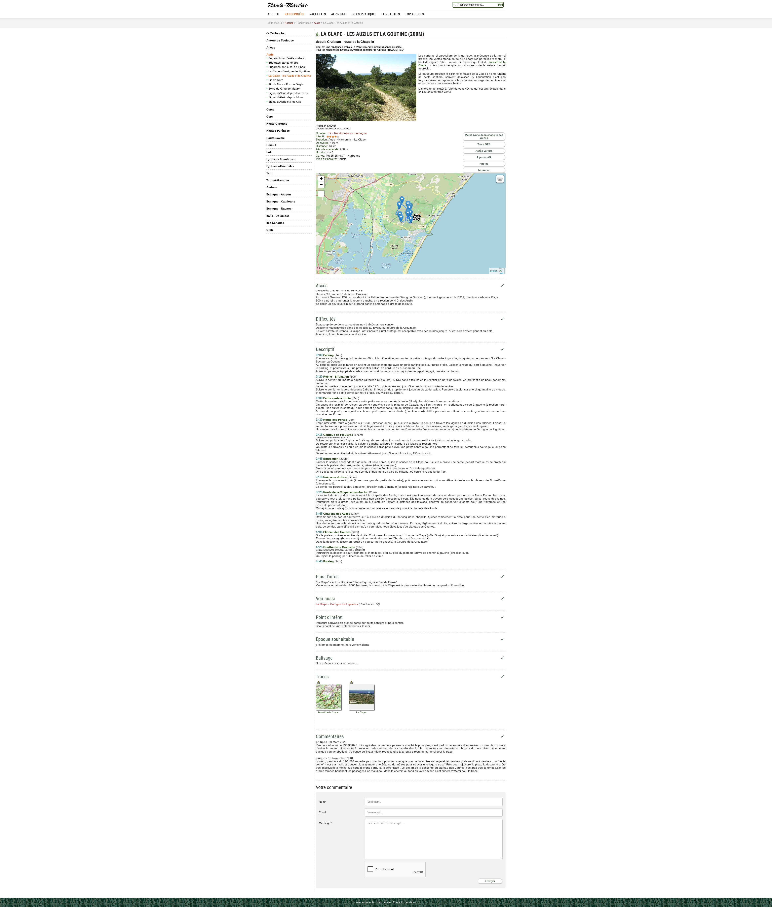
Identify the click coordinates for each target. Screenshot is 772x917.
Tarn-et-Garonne (277, 180)
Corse (270, 109)
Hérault (271, 145)
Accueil (273, 14)
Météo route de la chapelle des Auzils (484, 136)
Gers (269, 116)
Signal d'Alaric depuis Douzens (288, 93)
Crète (270, 229)
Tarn (269, 173)
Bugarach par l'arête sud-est (286, 58)
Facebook (410, 902)
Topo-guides (414, 14)
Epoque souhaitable (335, 639)
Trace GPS (484, 144)
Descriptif (325, 349)
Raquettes (317, 14)
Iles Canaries (275, 222)
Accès (321, 285)
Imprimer (484, 170)
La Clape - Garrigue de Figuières (289, 71)
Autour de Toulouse (280, 40)
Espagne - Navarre (279, 208)
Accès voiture (483, 150)
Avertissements (365, 902)
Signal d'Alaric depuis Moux (285, 97)
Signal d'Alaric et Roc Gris (284, 101)
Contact (397, 902)
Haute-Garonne (276, 123)
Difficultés (326, 319)
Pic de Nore (275, 80)
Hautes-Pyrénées (278, 130)
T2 (347, 133)
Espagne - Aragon (278, 194)
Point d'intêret (329, 617)
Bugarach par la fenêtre (283, 62)
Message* (325, 823)
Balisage (324, 658)
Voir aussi (325, 598)
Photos (483, 163)
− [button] (321, 184)
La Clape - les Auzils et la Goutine (289, 75)
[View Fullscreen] (321, 194)
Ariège (270, 47)
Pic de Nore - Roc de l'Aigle (285, 84)
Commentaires (330, 736)
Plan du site (384, 902)
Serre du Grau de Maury (284, 88)
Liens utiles (390, 14)
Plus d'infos (327, 576)
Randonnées (294, 14)
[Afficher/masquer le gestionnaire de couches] (500, 179)
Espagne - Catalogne (280, 201)
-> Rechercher (275, 33)
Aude (317, 22)
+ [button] (321, 178)
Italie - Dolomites (278, 215)
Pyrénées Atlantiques (281, 159)
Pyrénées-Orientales (280, 166)
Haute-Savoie (275, 137)
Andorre (271, 187)
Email (322, 812)
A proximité (484, 157)
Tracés (322, 676)
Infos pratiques (364, 14)
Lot (268, 152)
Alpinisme (338, 14)
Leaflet (493, 270)
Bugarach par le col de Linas (286, 66)
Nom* (322, 801)
